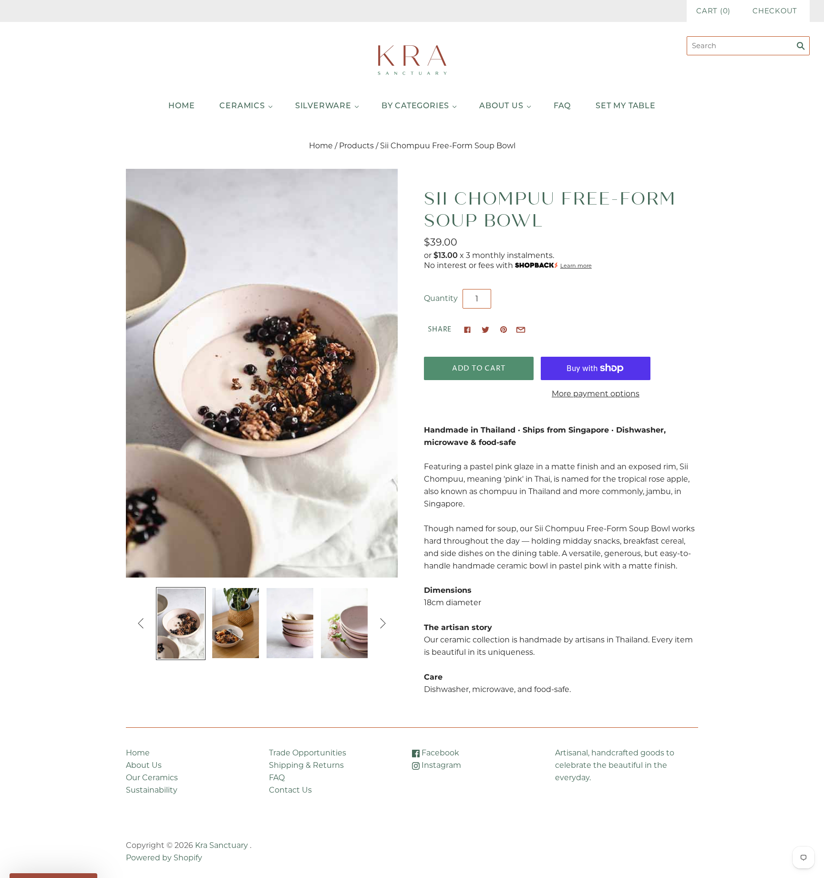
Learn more (576, 265)
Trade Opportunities (307, 752)
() (713, 11)
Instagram (440, 765)
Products (356, 145)
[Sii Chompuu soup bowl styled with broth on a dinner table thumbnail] (290, 623)
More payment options (595, 393)
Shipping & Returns (306, 765)
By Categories (415, 106)
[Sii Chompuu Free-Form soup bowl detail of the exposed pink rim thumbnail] (344, 623)
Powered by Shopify (164, 857)
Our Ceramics (152, 777)
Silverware (323, 106)
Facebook (439, 752)
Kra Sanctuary (221, 845)
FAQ (562, 106)
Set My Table (626, 106)
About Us (501, 106)
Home (181, 106)
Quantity (441, 298)
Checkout (774, 11)
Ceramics (242, 106)
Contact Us (290, 790)
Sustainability (151, 790)
